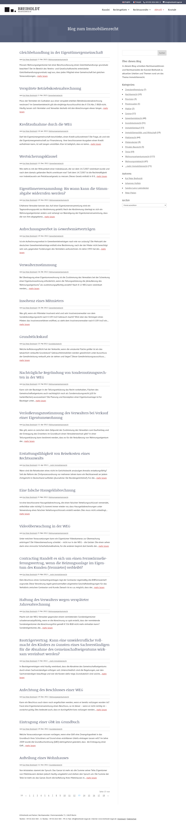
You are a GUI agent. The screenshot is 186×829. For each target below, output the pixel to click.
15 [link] (89, 795)
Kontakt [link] (172, 10)
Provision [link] (129, 99)
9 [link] (60, 795)
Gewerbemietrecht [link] (55, 95)
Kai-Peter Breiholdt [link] (30, 59)
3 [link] (37, 795)
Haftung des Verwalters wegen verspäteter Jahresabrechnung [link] (54, 602)
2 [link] (33, 795)
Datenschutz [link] (131, 819)
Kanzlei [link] (106, 10)
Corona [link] (128, 113)
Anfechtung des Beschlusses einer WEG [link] (51, 689)
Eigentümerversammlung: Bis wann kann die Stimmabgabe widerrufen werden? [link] (64, 191)
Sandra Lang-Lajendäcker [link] (137, 188)
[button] (162, 53)
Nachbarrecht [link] (131, 94)
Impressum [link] (122, 819)
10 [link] (64, 795)
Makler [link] (128, 108)
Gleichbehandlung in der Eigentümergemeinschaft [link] (61, 52)
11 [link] (69, 795)
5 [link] (44, 795)
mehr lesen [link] (42, 76)
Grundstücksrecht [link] (55, 344)
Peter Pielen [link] (130, 192)
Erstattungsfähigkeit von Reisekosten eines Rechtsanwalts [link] (54, 455)
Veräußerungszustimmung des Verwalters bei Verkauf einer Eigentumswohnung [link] (63, 415)
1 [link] (29, 795)
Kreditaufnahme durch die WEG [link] (45, 124)
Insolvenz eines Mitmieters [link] (41, 300)
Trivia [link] (127, 151)
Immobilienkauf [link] (132, 127)
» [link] (108, 795)
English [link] (127, 2)
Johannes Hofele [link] (133, 183)
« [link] (25, 795)
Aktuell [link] (158, 10)
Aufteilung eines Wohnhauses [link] (43, 757)
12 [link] (74, 795)
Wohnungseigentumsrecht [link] (58, 59)
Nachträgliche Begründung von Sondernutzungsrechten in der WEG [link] (63, 375)
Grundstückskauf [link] (33, 336)
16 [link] (94, 795)
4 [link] (41, 795)
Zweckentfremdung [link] (134, 89)
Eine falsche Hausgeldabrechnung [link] (47, 490)
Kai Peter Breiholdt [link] (133, 178)
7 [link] (52, 795)
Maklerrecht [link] (130, 137)
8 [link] (56, 795)
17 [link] (99, 795)
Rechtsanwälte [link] (140, 10)
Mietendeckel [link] (131, 142)
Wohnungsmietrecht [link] (134, 161)
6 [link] (48, 795)
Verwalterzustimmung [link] (38, 264)
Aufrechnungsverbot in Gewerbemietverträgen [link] (57, 228)
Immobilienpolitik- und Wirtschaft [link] (140, 132)
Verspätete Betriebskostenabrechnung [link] (50, 88)
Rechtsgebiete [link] (120, 10)
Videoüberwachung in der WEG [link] (44, 526)
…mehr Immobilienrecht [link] (58, 465)
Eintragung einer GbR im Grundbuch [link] (49, 721)
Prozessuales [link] (131, 103)
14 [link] (84, 795)
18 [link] (104, 795)
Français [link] (138, 2)
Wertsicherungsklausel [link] (38, 156)
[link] (22, 9)
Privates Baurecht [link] (133, 147)
